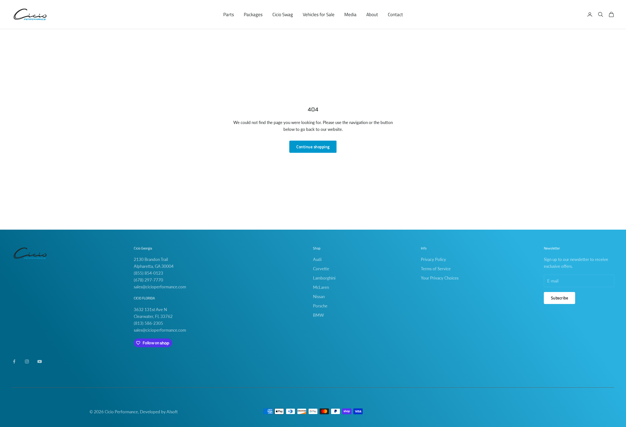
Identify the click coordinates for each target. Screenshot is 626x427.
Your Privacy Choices (439, 278)
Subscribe (559, 298)
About (372, 14)
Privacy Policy (433, 259)
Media (350, 14)
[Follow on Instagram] (26, 361)
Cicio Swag (282, 14)
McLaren (321, 287)
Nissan (319, 296)
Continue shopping (312, 147)
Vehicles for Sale (319, 14)
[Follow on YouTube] (39, 361)
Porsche (320, 305)
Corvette (321, 268)
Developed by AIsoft (159, 411)
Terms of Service (436, 268)
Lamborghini (324, 278)
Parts (228, 14)
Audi (317, 259)
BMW (318, 315)
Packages (253, 14)
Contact (395, 14)
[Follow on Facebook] (14, 361)
